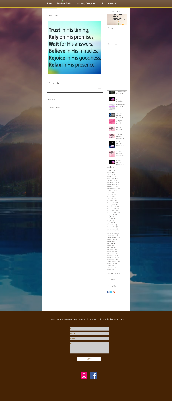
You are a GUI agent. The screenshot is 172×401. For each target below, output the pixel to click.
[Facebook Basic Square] (108, 292)
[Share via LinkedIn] (58, 83)
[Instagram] (84, 375)
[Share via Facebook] (49, 83)
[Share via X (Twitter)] (53, 83)
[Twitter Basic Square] (111, 292)
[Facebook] (93, 375)
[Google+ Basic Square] (114, 292)
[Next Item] (124, 19)
